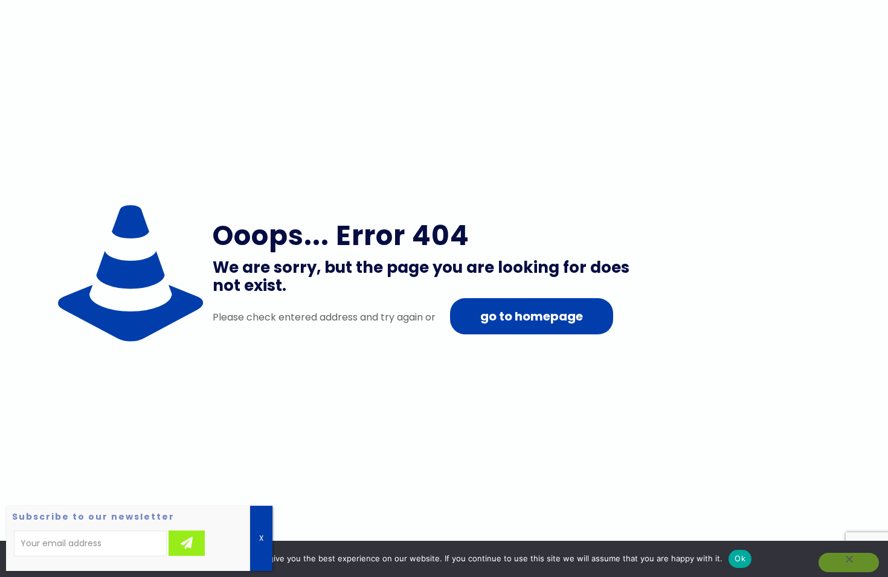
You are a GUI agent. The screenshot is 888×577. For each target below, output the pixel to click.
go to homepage (531, 316)
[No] (849, 562)
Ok (740, 558)
